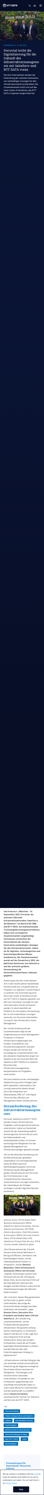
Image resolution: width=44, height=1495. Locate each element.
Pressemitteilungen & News (16, 1434)
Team (24, 1439)
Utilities (8, 1420)
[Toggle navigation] (41, 5)
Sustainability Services (24, 1420)
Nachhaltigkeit (11, 1425)
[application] (22, 1482)
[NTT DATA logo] (10, 5)
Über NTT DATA (11, 1439)
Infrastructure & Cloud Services (17, 1430)
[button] (31, 5)
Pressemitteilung (12, 1411)
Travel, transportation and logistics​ (19, 1416)
